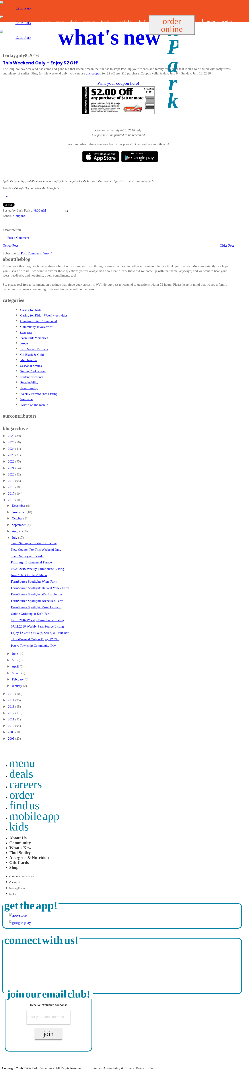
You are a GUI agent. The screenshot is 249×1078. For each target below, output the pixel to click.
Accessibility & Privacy (119, 1068)
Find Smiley (20, 852)
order (227, 22)
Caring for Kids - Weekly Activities (43, 315)
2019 (11, 481)
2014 (11, 700)
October (17, 518)
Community (20, 842)
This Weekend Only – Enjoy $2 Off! (41, 63)
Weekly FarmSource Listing (38, 394)
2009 (11, 732)
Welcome (26, 399)
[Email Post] (65, 210)
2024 (11, 448)
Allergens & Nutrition (29, 857)
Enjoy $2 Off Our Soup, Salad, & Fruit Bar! (40, 633)
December (19, 505)
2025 (11, 442)
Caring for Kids (30, 310)
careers (25, 784)
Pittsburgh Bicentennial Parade (31, 562)
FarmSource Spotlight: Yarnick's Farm (36, 607)
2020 (11, 474)
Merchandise (28, 360)
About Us (18, 837)
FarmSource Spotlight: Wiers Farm (34, 581)
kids (19, 826)
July (15, 537)
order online (172, 25)
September (19, 525)
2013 (11, 706)
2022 (11, 461)
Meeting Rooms (17, 888)
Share (6, 196)
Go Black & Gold (32, 354)
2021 (11, 468)
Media (12, 894)
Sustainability (29, 382)
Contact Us (14, 882)
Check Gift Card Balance (21, 876)
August (17, 531)
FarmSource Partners (34, 349)
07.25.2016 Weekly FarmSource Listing (37, 569)
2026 (11, 436)
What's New (20, 847)
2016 (11, 500)
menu (212, 22)
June (15, 653)
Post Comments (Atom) (36, 253)
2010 (11, 726)
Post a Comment (18, 237)
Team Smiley (29, 388)
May (15, 660)
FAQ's (24, 343)
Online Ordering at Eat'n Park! (31, 613)
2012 (11, 713)
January (17, 686)
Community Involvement (36, 327)
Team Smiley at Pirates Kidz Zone (34, 543)
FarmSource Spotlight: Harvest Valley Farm (40, 588)
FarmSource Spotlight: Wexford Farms (36, 594)
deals (21, 773)
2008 (11, 738)
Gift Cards (19, 862)
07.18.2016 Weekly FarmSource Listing (37, 620)
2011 (11, 719)
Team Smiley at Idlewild (27, 556)
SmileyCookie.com (33, 371)
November (19, 512)
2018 (11, 487)
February (18, 679)
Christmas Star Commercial (38, 321)
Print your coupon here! (118, 83)
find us (208, 31)
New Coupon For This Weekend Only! (36, 549)
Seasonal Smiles (31, 366)
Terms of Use (144, 1068)
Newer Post (10, 245)
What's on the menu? (34, 405)
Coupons (19, 216)
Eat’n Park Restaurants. (39, 1068)
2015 (11, 694)
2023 (11, 455)
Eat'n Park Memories (34, 338)
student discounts (31, 377)
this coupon (93, 73)
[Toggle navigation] (202, 21)
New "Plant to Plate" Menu (29, 575)
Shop (14, 867)
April (16, 666)
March (16, 673)
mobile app (34, 816)
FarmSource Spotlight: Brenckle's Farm (37, 601)
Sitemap (97, 1068)
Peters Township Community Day (33, 645)
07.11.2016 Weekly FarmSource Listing (37, 626)
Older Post (227, 245)
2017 (11, 493)
